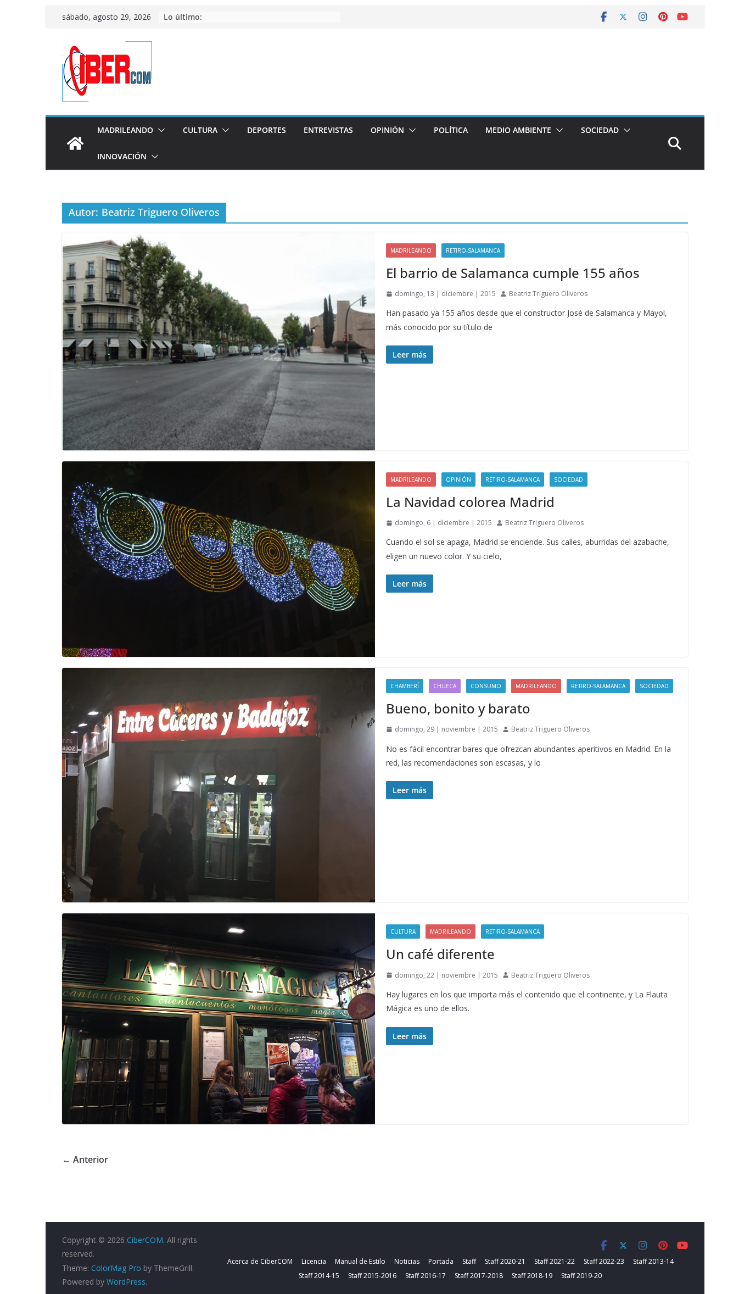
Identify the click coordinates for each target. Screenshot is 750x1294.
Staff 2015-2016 (372, 1275)
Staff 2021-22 (554, 1261)
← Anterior (85, 1159)
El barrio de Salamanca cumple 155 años (513, 273)
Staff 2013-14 (653, 1261)
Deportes (266, 130)
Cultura (200, 130)
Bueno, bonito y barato (458, 708)
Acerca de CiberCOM (260, 1261)
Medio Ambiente (518, 130)
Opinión (387, 130)
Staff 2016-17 (425, 1275)
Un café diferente (440, 954)
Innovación (122, 156)
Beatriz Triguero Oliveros (548, 293)
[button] (159, 130)
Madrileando (125, 130)
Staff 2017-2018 (479, 1275)
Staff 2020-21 (505, 1261)
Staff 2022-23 (604, 1261)
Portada (441, 1261)
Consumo (486, 686)
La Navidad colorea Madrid (470, 502)
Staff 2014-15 (319, 1275)
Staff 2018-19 (532, 1275)
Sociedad (600, 130)
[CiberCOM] (75, 143)
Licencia (313, 1261)
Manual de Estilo (360, 1261)
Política (451, 130)
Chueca (444, 686)
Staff (469, 1261)
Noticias (406, 1261)
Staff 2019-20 (581, 1275)
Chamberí (404, 686)
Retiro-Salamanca (473, 250)
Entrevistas (328, 130)
